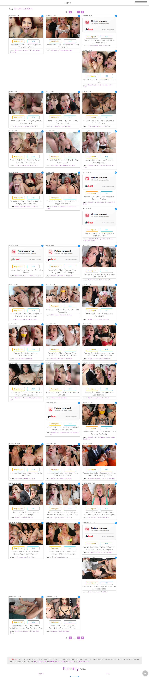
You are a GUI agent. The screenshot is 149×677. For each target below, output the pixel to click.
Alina (53, 398)
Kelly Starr (55, 478)
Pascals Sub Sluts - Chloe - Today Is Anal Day (26, 474)
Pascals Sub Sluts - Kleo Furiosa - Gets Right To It (99, 393)
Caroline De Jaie (20, 165)
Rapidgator (18, 41)
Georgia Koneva (20, 126)
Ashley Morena (93, 280)
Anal (52, 165)
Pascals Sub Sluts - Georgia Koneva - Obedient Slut (26, 122)
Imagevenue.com (54, 661)
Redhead (112, 478)
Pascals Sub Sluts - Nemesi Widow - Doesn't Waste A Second (26, 315)
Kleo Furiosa (55, 315)
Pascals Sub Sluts (29, 50)
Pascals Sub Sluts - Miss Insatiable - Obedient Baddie (99, 41)
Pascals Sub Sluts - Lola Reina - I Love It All (99, 80)
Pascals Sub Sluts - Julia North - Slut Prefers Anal (62, 161)
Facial (107, 437)
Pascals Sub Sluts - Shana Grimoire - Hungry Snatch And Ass (26, 202)
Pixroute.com (68, 661)
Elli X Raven (101, 437)
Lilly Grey (54, 126)
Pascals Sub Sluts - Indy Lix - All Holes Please (26, 271)
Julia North (58, 165)
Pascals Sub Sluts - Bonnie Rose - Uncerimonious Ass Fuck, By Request (99, 513)
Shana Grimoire (32, 207)
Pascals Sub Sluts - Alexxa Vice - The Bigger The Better (63, 202)
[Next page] (82, 12)
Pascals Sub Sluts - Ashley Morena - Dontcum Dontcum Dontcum (99, 354)
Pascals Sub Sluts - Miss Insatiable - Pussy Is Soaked (99, 198)
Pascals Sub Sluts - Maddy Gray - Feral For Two (99, 234)
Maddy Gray (101, 239)
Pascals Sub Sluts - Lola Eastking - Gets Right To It (99, 161)
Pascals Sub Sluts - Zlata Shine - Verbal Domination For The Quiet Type (26, 626)
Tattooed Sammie (106, 552)
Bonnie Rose (92, 518)
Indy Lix (26, 275)
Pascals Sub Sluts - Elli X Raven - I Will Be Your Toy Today (99, 433)
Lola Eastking (101, 165)
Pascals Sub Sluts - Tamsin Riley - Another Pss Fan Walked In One (62, 354)
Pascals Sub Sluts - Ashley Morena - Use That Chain (99, 275)
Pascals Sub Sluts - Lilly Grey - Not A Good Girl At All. (63, 122)
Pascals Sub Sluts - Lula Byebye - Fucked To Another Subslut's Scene (62, 513)
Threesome (91, 241)
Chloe (20, 478)
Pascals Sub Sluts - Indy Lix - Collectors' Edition (26, 354)
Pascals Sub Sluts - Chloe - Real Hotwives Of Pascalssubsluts (63, 552)
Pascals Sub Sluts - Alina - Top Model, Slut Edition (62, 393)
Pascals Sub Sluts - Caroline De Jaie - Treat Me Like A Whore (26, 161)
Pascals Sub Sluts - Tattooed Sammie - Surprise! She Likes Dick (63, 428)
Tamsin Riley (68, 275)
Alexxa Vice (55, 50)
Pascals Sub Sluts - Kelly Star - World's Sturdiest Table (99, 587)
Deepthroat (19, 50)
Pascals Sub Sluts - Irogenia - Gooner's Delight (26, 513)
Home (41, 674)
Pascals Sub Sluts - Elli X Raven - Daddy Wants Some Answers (26, 552)
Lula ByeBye (55, 518)
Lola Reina (100, 85)
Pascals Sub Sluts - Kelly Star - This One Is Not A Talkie (62, 474)
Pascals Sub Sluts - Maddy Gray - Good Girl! (99, 315)
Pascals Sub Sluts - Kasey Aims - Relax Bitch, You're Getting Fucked (99, 474)
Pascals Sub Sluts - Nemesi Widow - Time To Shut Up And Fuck (26, 393)
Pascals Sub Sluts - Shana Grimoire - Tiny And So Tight (26, 46)
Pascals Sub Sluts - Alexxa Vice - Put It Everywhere (63, 46)
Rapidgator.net (40, 661)
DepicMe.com (83, 661)
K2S (33, 41)
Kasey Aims (92, 478)
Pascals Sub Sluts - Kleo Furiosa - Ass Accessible (62, 310)
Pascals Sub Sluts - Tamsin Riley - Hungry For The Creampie (62, 271)
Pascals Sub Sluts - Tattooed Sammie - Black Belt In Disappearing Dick (99, 548)
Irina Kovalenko (93, 126)
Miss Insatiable (93, 46)
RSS (108, 674)
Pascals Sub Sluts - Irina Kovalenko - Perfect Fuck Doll (99, 122)
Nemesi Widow (20, 319)
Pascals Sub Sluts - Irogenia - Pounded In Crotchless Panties (62, 626)
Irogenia (17, 518)
